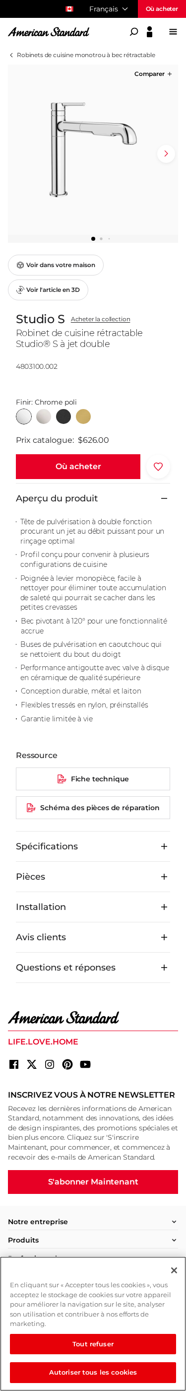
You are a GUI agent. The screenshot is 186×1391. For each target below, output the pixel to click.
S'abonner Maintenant (93, 1181)
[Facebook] (14, 1064)
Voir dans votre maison (60, 265)
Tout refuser (93, 1344)
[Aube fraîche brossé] (83, 416)
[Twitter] (32, 1064)
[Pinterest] (67, 1064)
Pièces (30, 876)
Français (103, 8)
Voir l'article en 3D (53, 289)
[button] (154, 74)
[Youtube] (85, 1064)
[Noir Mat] (63, 416)
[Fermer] (174, 1270)
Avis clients (41, 937)
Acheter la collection (100, 319)
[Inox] (44, 416)
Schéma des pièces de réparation (99, 807)
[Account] (149, 31)
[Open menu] (173, 32)
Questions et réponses (66, 967)
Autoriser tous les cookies (93, 1372)
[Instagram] (50, 1064)
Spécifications (47, 846)
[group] (93, 150)
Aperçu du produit (57, 498)
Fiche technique (100, 778)
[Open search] (134, 32)
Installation (41, 907)
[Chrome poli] (24, 416)
